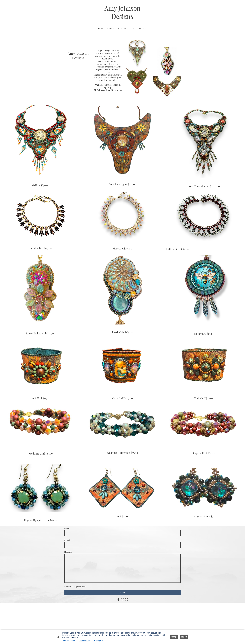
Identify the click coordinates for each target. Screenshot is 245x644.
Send (122, 592)
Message (68, 552)
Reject (184, 637)
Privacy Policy (68, 641)
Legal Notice (84, 641)
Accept (174, 637)
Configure (98, 641)
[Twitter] (126, 599)
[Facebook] (118, 599)
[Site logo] (122, 23)
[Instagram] (122, 599)
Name (67, 528)
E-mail (67, 540)
